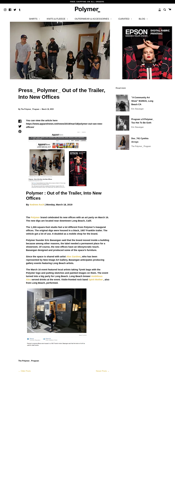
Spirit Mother (96, 279)
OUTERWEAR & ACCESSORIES (92, 19)
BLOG (142, 19)
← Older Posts (24, 371)
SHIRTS (33, 19)
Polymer (35, 217)
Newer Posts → (102, 371)
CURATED (124, 19)
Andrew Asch (37, 204)
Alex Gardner (73, 256)
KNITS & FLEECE (56, 19)
